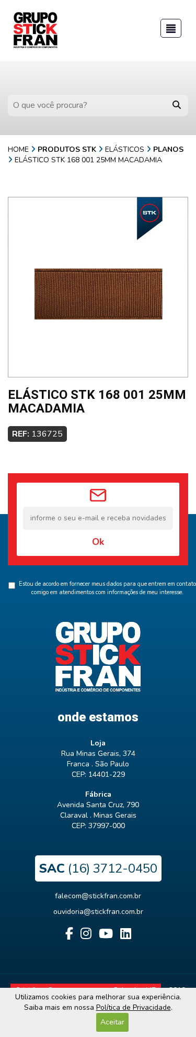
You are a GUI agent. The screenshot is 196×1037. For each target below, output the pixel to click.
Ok (98, 542)
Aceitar (112, 1022)
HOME (18, 149)
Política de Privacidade (133, 1007)
